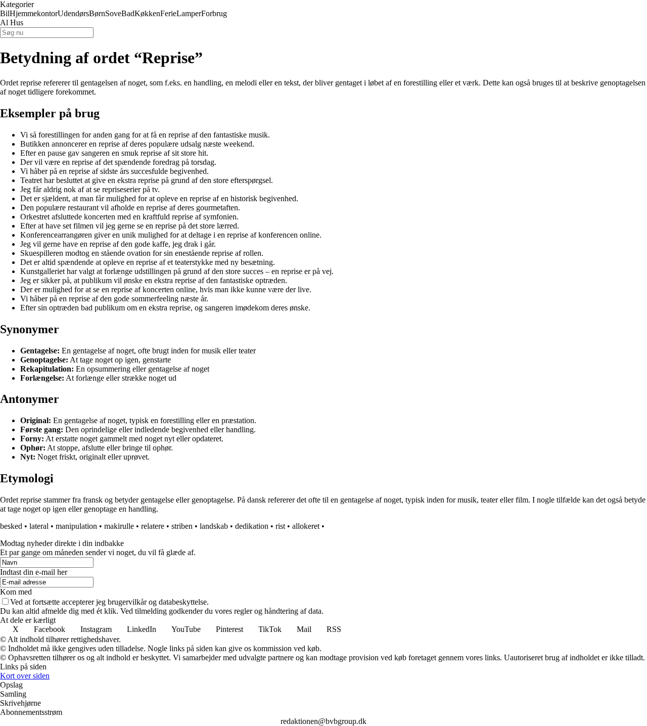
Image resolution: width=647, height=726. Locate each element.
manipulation (76, 526)
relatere (152, 526)
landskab (214, 526)
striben (182, 526)
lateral (39, 526)
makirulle (119, 526)
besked (11, 526)
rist (280, 526)
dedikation (251, 526)
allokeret (305, 526)
